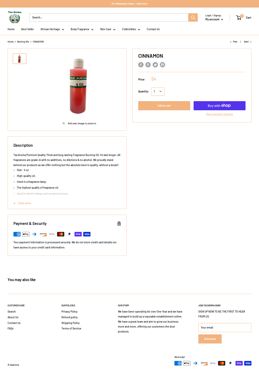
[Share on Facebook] (141, 64)
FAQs (10, 328)
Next (246, 41)
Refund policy (69, 317)
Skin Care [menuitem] (105, 29)
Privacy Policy (69, 311)
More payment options (219, 114)
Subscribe (210, 338)
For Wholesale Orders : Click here (129, 3)
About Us (13, 317)
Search (12, 311)
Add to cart (164, 105)
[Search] (193, 17)
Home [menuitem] (11, 29)
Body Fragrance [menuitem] (80, 29)
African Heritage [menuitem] (50, 29)
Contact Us (14, 323)
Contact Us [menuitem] (153, 29)
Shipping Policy (70, 323)
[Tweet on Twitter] (155, 64)
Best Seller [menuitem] (27, 29)
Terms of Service (71, 328)
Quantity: (143, 91)
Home (10, 41)
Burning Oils (23, 41)
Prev (235, 41)
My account (212, 19)
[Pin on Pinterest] (148, 64)
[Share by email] (162, 64)
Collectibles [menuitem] (129, 29)
